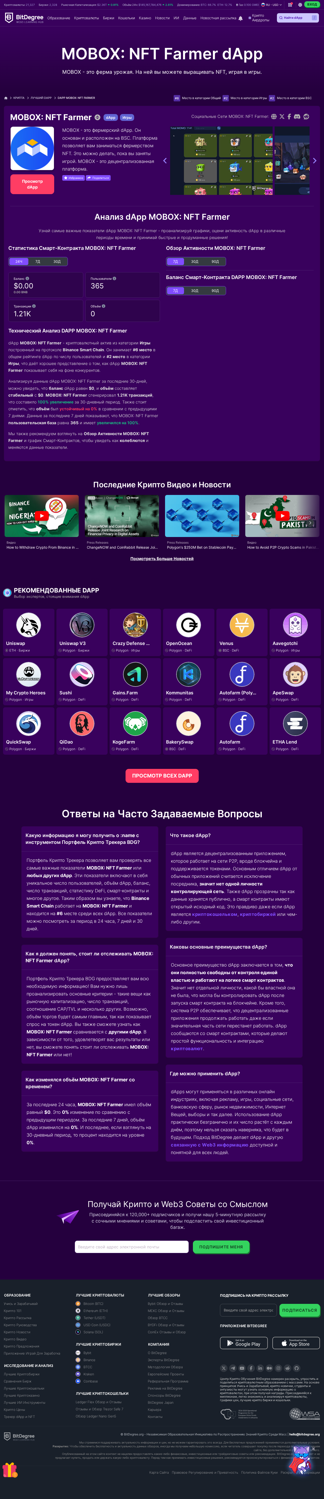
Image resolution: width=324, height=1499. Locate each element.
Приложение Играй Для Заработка (32, 1353)
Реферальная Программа (168, 1381)
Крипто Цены (14, 1410)
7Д (37, 261)
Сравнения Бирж (17, 1381)
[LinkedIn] (260, 1368)
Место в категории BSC (294, 98)
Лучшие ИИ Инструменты (24, 1402)
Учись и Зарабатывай (21, 1304)
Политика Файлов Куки (259, 1472)
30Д (57, 261)
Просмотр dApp (32, 184)
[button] (249, 5)
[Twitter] (282, 116)
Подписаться (299, 1310)
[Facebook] (289, 116)
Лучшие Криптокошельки (24, 1388)
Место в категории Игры (249, 98)
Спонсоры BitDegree (164, 1395)
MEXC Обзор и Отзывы (166, 1311)
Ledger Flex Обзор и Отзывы (99, 1402)
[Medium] (269, 1368)
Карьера (154, 1410)
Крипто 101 (13, 1311)
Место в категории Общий (201, 98)
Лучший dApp (41, 98)
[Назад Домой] (7, 98)
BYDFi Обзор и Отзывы (166, 1325)
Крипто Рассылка (17, 1318)
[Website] (274, 116)
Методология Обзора (165, 1367)
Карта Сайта (159, 1472)
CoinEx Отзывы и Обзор (167, 1332)
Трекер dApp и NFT (19, 1417)
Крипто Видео (15, 1339)
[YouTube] (242, 1368)
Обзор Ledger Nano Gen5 (96, 1416)
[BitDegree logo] (19, 1436)
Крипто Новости (17, 1332)
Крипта (19, 98)
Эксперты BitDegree (163, 1360)
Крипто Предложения (21, 1346)
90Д (215, 261)
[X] (224, 1368)
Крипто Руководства (20, 1325)
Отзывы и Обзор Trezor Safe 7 (99, 1409)
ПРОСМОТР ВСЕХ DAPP (162, 776)
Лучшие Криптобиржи (21, 1374)
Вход (312, 4)
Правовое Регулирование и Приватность (205, 1472)
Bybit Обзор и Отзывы (165, 1304)
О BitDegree (157, 1353)
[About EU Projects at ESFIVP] (239, 1412)
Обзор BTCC (158, 1318)
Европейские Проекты (166, 1374)
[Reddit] (306, 116)
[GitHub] (296, 1368)
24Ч (18, 261)
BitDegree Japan (160, 1402)
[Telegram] (233, 1368)
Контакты (155, 1417)
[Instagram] (278, 1368)
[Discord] (297, 116)
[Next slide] (310, 523)
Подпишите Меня (221, 1246)
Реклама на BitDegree (165, 1388)
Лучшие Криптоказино (22, 1395)
